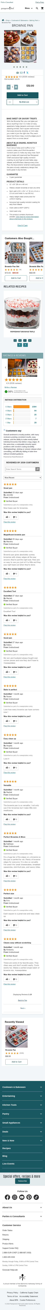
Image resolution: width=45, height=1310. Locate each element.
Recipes (6, 1148)
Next (22, 1008)
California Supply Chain (29, 1293)
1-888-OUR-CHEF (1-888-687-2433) (16, 1253)
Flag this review (9, 522)
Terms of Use (12, 1296)
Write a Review (11, 387)
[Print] (17, 73)
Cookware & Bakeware (19, 20)
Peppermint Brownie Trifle (22, 332)
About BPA (14, 1300)
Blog (4, 1156)
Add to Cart (22, 95)
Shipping (5, 1239)
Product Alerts (7, 1244)
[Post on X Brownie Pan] (27, 73)
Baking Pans (34, 20)
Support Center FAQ (10, 1248)
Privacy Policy (12, 1293)
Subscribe (22, 1181)
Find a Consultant (7, 2)
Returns (5, 1235)
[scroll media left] (6, 368)
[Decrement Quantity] (8, 87)
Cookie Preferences (27, 1300)
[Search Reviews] (37, 469)
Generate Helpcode (10, 1270)
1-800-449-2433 (8, 1257)
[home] (22, 1277)
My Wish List (24, 102)
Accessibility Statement (28, 1296)
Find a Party (40, 2)
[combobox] (22, 1087)
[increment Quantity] (16, 87)
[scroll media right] (39, 368)
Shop (8, 20)
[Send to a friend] (21, 73)
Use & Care (22, 226)
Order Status (7, 1230)
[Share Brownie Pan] (24, 73)
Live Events (8, 1164)
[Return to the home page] (3, 20)
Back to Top (22, 1000)
